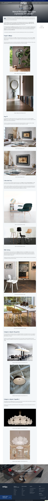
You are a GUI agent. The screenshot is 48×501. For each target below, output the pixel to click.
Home (2, 2)
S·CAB (22, 488)
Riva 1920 (15, 493)
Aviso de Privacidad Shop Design (42, 488)
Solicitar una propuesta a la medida (26, 0)
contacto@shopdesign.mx (33, 488)
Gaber (22, 489)
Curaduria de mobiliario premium (8, 2)
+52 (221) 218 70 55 (32, 490)
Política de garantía (41, 491)
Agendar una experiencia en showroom (39, 0)
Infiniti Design (23, 490)
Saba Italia (15, 491)
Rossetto (23, 491)
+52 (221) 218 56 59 (32, 489)
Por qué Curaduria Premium (4, 3)
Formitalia (15, 492)
